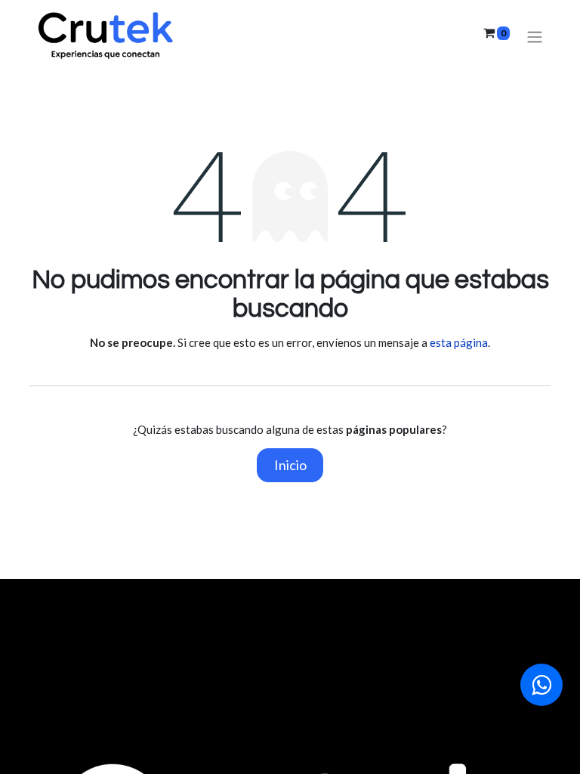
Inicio (290, 465)
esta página (459, 342)
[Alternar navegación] (535, 36)
